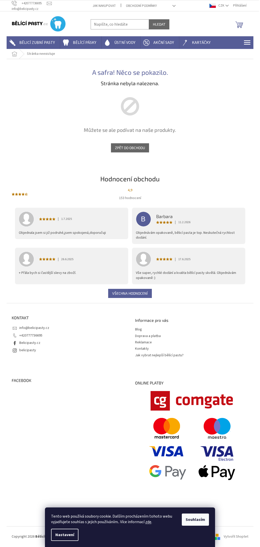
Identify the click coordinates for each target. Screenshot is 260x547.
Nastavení (64, 535)
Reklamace (143, 342)
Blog (138, 329)
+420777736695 (30, 335)
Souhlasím (195, 519)
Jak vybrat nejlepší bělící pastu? (159, 355)
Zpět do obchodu (130, 148)
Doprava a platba (148, 336)
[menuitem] (33, 42)
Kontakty (142, 348)
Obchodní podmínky (141, 6)
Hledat (159, 24)
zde (148, 522)
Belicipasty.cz (29, 342)
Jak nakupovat (104, 6)
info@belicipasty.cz (34, 327)
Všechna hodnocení (130, 293)
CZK (221, 5)
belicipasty (27, 350)
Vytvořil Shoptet (236, 536)
